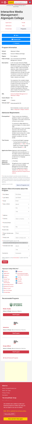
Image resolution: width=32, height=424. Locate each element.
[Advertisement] (16, 371)
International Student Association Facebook (23, 274)
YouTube (19, 279)
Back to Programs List (23, 185)
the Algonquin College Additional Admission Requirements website (21, 171)
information (16, 257)
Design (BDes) (7, 346)
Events (5, 277)
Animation (6, 327)
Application (6, 273)
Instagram (20, 283)
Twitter (19, 277)
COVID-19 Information (7, 281)
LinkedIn (19, 281)
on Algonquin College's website (21, 109)
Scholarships (7, 292)
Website (6, 271)
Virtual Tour (7, 279)
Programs (6, 275)
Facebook (19, 271)
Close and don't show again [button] (15, 418)
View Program (16, 314)
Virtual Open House (8, 284)
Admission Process (8, 286)
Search (26, 2)
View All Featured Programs (10, 357)
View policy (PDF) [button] (9, 414)
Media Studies (7, 309)
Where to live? (7, 288)
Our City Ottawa (8, 290)
